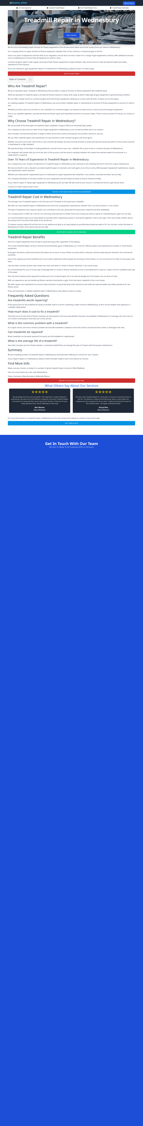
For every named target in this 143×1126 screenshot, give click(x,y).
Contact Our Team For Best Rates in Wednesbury (71, 192)
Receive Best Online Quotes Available (71, 232)
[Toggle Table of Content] (29, 79)
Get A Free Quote (71, 423)
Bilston (47, 376)
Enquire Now (71, 430)
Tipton (10, 376)
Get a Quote (71, 35)
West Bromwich (29, 376)
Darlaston (18, 376)
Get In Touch (129, 3)
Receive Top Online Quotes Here (71, 381)
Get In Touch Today (71, 74)
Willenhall (39, 376)
